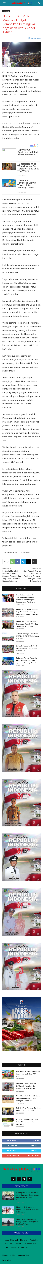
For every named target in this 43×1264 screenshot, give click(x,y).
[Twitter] (29, 1179)
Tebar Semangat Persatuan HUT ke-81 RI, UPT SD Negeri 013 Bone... (27, 636)
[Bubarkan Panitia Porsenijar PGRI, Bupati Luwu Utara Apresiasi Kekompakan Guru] (8, 661)
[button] (4, 3)
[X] (28, 561)
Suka (37, 1140)
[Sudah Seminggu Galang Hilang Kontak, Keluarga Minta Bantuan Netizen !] (8, 1222)
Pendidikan (6, 11)
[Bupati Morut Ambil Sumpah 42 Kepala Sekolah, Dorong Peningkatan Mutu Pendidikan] (8, 612)
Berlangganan (33, 1155)
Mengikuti (35, 1145)
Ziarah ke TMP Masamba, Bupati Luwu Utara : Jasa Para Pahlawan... (27, 1209)
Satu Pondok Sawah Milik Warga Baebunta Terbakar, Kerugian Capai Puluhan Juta (32, 576)
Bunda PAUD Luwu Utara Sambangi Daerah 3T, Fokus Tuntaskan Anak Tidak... (27, 623)
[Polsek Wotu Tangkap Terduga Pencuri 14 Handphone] (8, 1111)
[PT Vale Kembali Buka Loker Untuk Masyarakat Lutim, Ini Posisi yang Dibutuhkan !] (8, 1122)
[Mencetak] (34, 561)
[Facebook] (17, 561)
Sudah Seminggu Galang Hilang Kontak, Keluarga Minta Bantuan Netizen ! (27, 1221)
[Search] (39, 3)
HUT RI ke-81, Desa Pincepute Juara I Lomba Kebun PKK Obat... (28, 1073)
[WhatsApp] (12, 561)
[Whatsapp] (13, 1179)
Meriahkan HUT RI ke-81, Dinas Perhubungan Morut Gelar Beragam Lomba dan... (28, 1098)
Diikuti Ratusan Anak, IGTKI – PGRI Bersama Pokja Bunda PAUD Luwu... (27, 648)
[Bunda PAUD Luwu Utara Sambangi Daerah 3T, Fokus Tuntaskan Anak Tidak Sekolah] (8, 624)
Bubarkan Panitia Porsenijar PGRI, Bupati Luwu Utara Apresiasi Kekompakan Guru (27, 660)
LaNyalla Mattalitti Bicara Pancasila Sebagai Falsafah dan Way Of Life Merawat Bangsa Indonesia (11, 576)
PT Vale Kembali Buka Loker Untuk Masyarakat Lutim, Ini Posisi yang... (27, 1121)
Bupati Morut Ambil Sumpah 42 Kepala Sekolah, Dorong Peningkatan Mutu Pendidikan (28, 611)
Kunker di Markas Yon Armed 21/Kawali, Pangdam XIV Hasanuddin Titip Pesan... (27, 1086)
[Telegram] (23, 561)
